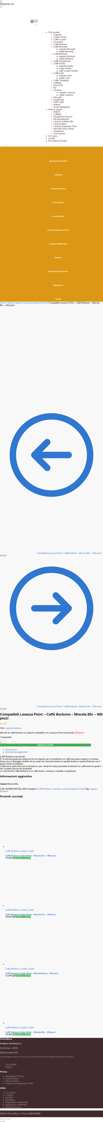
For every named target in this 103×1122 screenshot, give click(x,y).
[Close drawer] (1, 6)
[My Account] (32, 22)
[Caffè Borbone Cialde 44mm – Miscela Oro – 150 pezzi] (54, 883)
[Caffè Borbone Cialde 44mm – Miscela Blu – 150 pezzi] (54, 1000)
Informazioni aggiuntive (16, 752)
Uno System (58, 202)
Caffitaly (58, 175)
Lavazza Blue (58, 216)
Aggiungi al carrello (45, 745)
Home (3, 303)
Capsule (56, 789)
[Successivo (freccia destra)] (4, 1121)
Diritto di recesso (13, 1107)
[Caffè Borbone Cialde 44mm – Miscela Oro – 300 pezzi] (54, 824)
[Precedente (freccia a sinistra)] (1, 1121)
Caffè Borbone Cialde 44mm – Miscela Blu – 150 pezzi (30, 1032)
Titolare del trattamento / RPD (19, 1083)
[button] (33, 25)
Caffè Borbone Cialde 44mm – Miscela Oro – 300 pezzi (30, 855)
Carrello (9, 1097)
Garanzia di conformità (16, 1105)
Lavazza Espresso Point (58, 230)
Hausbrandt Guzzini (58, 161)
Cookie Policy (12, 1079)
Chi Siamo (10, 1092)
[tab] (54, 749)
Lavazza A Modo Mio (58, 244)
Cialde (58, 299)
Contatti (9, 1095)
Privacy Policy (12, 1081)
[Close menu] (1, 1)
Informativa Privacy (14, 1076)
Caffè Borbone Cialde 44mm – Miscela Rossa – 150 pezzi (31, 973)
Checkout (9, 1100)
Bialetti (58, 258)
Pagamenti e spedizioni (16, 1102)
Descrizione (11, 749)
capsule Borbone (13, 728)
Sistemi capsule (15, 303)
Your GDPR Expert (11, 1066)
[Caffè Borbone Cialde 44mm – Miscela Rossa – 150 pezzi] (54, 941)
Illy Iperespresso (58, 188)
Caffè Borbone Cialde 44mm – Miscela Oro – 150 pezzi (30, 914)
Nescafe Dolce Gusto (58, 271)
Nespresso (58, 285)
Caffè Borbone (44, 789)
